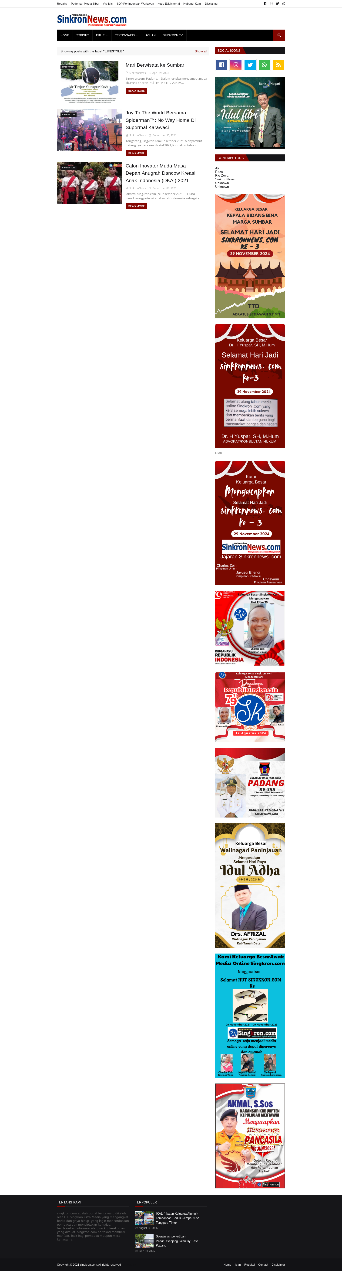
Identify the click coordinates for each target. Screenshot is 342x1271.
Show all (201, 51)
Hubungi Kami (192, 3)
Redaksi (62, 3)
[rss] (278, 65)
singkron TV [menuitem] (173, 35)
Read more (136, 90)
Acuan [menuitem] (150, 35)
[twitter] (277, 3)
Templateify (129, 1264)
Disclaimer (211, 3)
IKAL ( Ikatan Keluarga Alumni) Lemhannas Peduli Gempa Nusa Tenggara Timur (177, 1218)
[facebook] (265, 3)
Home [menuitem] (64, 35)
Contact (263, 1264)
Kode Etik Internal (169, 3)
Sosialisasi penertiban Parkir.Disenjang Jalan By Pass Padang (177, 1241)
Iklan (238, 1264)
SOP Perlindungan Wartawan (135, 3)
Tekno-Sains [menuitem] (125, 35)
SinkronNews (137, 73)
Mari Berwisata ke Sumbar (155, 65)
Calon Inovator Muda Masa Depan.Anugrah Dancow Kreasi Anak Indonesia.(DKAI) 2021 (160, 173)
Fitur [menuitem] (100, 35)
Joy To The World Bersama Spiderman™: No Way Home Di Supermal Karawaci (161, 120)
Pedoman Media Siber (85, 3)
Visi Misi (108, 3)
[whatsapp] (283, 3)
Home (227, 1264)
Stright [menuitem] (82, 35)
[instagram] (271, 3)
